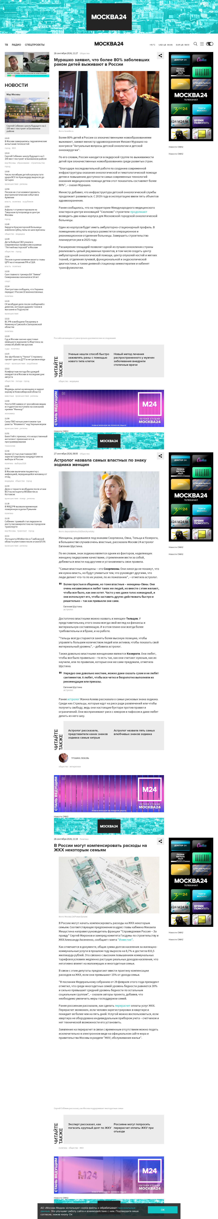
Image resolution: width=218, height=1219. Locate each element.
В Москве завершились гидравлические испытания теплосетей (26, 143)
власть (8, 202)
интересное (75, 767)
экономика (10, 414)
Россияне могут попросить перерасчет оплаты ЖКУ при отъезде (133, 1128)
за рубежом (27, 202)
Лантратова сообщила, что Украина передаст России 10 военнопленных (24, 291)
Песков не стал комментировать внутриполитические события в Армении (22, 195)
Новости (16, 85)
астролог (73, 699)
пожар (23, 499)
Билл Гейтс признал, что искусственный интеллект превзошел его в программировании (26, 439)
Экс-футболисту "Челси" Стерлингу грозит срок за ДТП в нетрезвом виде (25, 358)
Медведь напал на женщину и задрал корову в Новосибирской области (24, 391)
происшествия (11, 184)
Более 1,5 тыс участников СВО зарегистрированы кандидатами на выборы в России (24, 456)
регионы (23, 184)
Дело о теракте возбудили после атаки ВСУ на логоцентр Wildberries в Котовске (25, 491)
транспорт (22, 531)
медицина (20, 234)
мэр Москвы (10, 163)
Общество (85, 53)
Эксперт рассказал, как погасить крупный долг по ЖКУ (89, 1126)
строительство (38, 163)
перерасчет (122, 1006)
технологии (10, 446)
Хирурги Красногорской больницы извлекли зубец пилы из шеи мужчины (25, 229)
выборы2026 (20, 463)
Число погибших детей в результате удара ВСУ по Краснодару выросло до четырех (24, 177)
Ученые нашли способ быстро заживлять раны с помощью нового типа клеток (88, 357)
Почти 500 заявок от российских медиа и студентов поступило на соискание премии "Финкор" (25, 406)
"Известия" (125, 940)
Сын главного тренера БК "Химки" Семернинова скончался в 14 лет (23, 276)
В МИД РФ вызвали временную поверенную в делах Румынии (21, 508)
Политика (84, 839)
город (7, 148)
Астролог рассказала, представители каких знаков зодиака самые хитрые (88, 734)
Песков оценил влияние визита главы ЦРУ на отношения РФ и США (25, 261)
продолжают (138, 212)
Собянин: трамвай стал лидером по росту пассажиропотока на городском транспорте (25, 524)
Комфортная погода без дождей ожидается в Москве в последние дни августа (24, 374)
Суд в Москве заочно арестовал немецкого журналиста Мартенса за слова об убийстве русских (24, 342)
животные (9, 396)
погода (19, 381)
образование (23, 163)
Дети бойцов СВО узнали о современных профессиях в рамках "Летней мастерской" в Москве (23, 244)
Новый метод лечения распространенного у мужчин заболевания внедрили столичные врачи (134, 359)
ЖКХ (14, 148)
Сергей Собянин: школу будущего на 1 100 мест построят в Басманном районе (26, 128)
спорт (7, 281)
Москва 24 (109, 44)
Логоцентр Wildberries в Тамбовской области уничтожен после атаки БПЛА (25, 540)
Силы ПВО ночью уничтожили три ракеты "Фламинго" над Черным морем (25, 423)
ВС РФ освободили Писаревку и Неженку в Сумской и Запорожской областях (23, 324)
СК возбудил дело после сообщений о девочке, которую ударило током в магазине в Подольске (24, 307)
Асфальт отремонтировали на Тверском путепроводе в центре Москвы (22, 212)
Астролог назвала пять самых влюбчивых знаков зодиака (134, 732)
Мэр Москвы (13, 94)
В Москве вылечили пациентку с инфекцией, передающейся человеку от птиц (26, 474)
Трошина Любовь (80, 758)
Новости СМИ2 (61, 431)
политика (16, 202)
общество (9, 234)
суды (7, 349)
